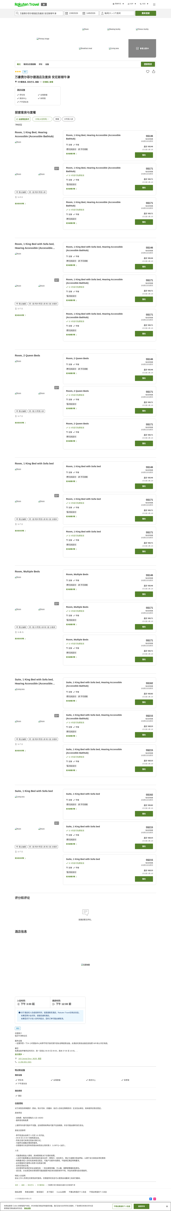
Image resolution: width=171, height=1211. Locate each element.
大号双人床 (68, 119)
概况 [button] (19, 64)
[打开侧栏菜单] (154, 4)
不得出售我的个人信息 (98, 1192)
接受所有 (141, 1206)
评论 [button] (40, 64)
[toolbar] (81, 13)
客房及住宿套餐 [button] (30, 64)
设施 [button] (47, 64)
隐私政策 (27, 1208)
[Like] (147, 71)
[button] (27, 4)
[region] (85, 1206)
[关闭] (167, 1206)
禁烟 (57, 119)
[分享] (153, 71)
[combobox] (39, 13)
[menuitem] (119, 3)
